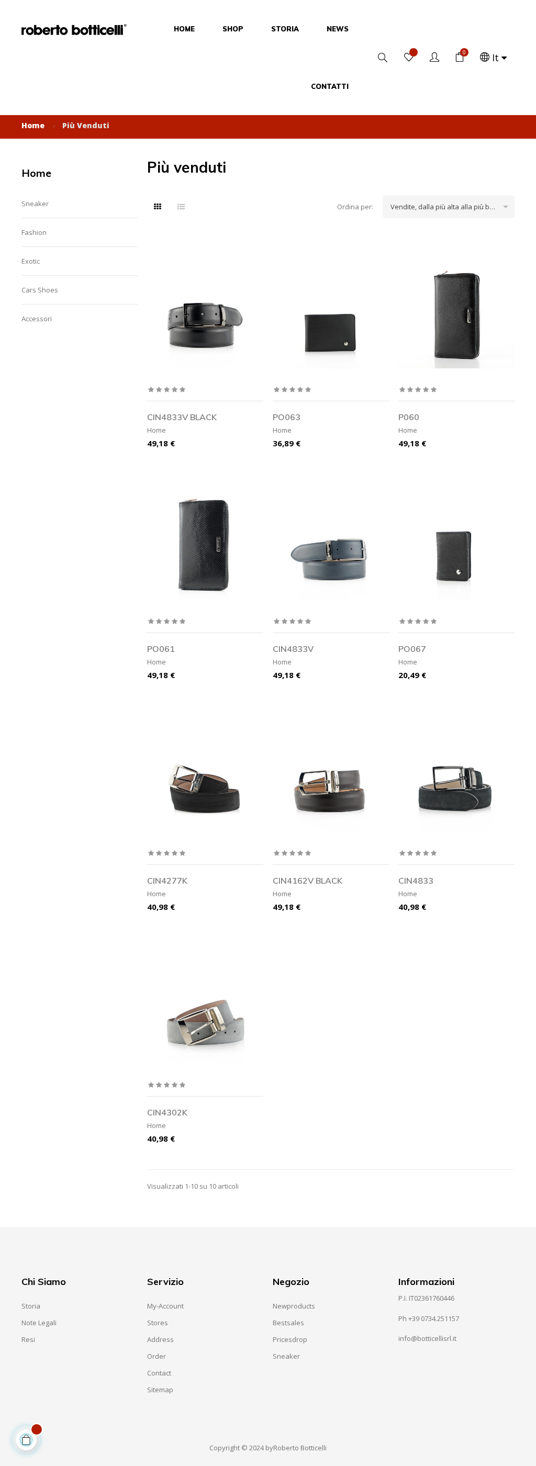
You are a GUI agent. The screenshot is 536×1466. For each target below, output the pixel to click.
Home (36, 172)
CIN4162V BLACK (307, 880)
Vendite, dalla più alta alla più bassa (451, 206)
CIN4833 (415, 880)
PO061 (161, 649)
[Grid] (157, 206)
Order (156, 1356)
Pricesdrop (290, 1339)
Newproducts (294, 1306)
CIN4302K (167, 1112)
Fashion (34, 232)
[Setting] (434, 57)
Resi (28, 1339)
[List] (181, 206)
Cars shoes (39, 290)
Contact (159, 1373)
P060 (408, 417)
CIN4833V (293, 649)
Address (160, 1339)
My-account (165, 1306)
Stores (157, 1322)
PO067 (412, 649)
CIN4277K (167, 880)
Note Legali (39, 1322)
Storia (30, 1306)
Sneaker (35, 203)
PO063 (286, 417)
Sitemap (160, 1389)
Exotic (30, 261)
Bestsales (288, 1322)
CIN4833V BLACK (182, 417)
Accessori (36, 318)
